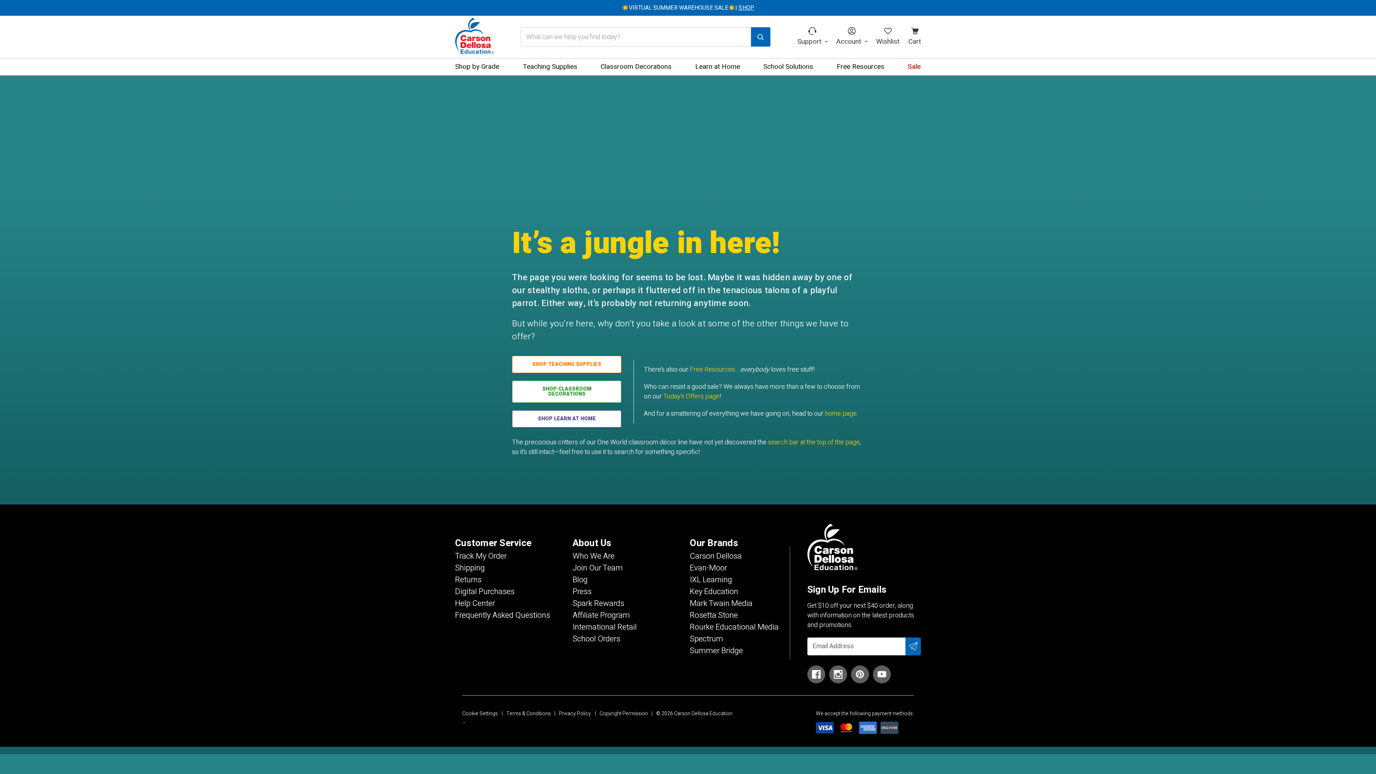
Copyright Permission (623, 713)
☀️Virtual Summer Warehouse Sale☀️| (688, 8)
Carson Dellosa (716, 556)
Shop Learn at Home (567, 418)
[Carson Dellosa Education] (474, 37)
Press (582, 591)
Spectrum (706, 639)
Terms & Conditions (528, 713)
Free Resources (712, 369)
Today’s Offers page (691, 396)
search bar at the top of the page (814, 442)
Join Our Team (598, 568)
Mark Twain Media (721, 603)
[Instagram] (838, 674)
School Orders (596, 639)
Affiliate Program (601, 615)
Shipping (470, 568)
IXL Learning (711, 580)
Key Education (714, 591)
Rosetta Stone (714, 615)
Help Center (475, 603)
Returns (468, 580)
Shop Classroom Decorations (567, 391)
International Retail (605, 627)
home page (841, 414)
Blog (580, 580)
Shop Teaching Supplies (566, 364)
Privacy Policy (575, 713)
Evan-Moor (708, 568)
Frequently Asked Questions (502, 615)
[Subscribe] (913, 646)
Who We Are (594, 556)
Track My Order (481, 556)
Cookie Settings (480, 713)
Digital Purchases (485, 591)
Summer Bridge (716, 650)
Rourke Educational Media (734, 627)
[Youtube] (882, 674)
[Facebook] (816, 674)
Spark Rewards (598, 603)
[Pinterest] (860, 674)
